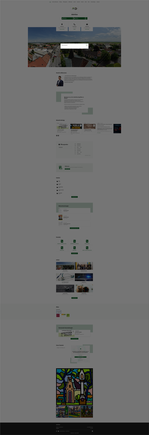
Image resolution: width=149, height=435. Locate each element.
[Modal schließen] (74, 217)
